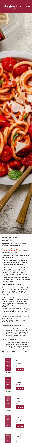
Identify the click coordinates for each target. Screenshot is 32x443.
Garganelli (19, 398)
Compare (8, 372)
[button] (23, 6)
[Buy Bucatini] (8, 364)
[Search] (20, 6)
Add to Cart (20, 369)
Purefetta (18, 363)
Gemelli (18, 417)
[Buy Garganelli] (8, 402)
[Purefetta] (10, 6)
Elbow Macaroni (21, 380)
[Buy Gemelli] (8, 421)
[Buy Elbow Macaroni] (8, 383)
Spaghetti (19, 436)
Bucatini (18, 361)
